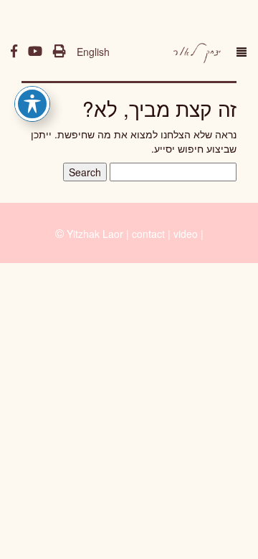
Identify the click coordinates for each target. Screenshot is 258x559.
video (185, 233)
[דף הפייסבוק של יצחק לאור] (14, 51)
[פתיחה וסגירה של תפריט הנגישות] (32, 104)
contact (148, 233)
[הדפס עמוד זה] (59, 51)
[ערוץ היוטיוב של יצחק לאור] (35, 51)
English (93, 51)
